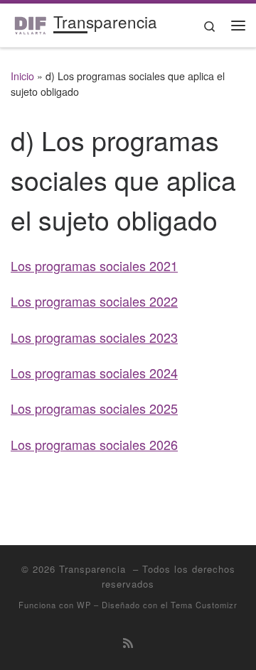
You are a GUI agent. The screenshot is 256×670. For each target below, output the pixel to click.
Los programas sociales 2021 (94, 265)
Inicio (22, 76)
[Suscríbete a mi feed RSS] (128, 643)
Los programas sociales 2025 (94, 408)
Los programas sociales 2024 (94, 372)
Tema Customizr (204, 604)
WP (84, 604)
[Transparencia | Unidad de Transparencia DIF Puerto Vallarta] (29, 22)
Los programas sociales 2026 (94, 444)
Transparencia (94, 569)
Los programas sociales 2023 (94, 337)
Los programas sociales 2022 (94, 301)
